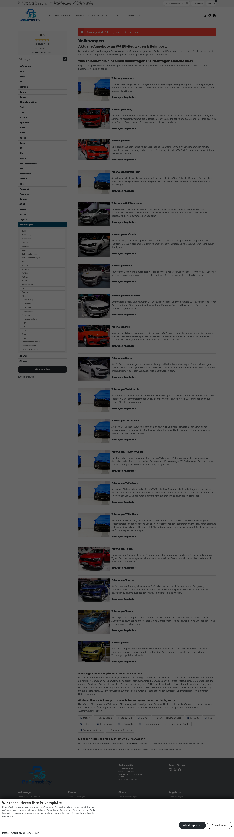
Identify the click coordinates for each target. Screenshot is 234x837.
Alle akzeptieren (192, 825)
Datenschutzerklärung (13, 832)
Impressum (33, 832)
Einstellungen (219, 825)
